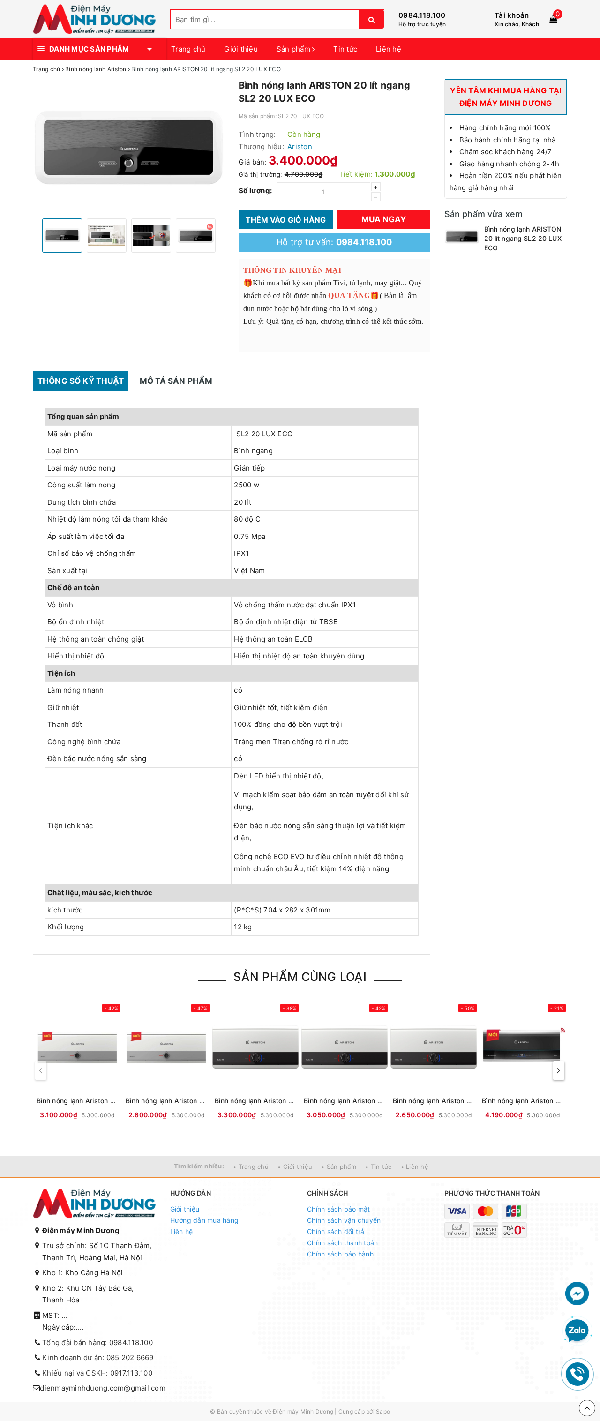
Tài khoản (512, 15)
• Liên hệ (414, 1166)
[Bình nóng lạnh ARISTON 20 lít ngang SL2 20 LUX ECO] (462, 236)
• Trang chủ (251, 1166)
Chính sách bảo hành (340, 1254)
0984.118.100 (421, 15)
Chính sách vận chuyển (344, 1220)
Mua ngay (383, 219)
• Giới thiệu (295, 1166)
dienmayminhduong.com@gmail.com (102, 1388)
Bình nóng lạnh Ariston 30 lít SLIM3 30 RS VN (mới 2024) (255, 1101)
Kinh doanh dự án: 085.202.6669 (98, 1357)
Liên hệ (388, 49)
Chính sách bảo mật (338, 1209)
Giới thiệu (241, 49)
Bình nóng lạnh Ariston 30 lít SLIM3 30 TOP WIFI (522, 1101)
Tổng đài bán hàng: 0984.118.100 (97, 1342)
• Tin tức (378, 1166)
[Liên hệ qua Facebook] (577, 1292)
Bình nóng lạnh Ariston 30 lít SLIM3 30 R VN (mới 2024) (77, 1101)
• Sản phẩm (338, 1166)
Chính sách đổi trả (336, 1231)
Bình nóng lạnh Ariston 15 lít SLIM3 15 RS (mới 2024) (433, 1101)
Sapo (383, 1411)
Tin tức (345, 49)
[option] (129, 147)
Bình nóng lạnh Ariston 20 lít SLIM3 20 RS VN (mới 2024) (344, 1101)
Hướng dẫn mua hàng (204, 1220)
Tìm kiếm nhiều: (199, 1166)
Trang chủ (188, 49)
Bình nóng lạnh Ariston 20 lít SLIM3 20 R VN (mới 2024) (166, 1101)
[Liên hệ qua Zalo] (577, 1331)
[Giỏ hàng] (553, 19)
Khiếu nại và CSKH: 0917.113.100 (97, 1373)
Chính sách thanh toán (342, 1243)
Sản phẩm (294, 49)
